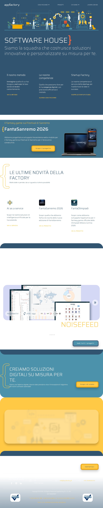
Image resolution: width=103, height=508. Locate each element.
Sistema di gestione (49, 498)
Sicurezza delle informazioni (65, 498)
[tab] (48, 334)
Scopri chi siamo (87, 384)
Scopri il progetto (43, 148)
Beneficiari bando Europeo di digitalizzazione (51, 502)
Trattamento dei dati (35, 498)
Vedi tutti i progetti (85, 343)
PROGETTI (61, 4)
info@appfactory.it (66, 480)
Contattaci (89, 467)
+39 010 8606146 (89, 480)
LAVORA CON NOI (92, 4)
